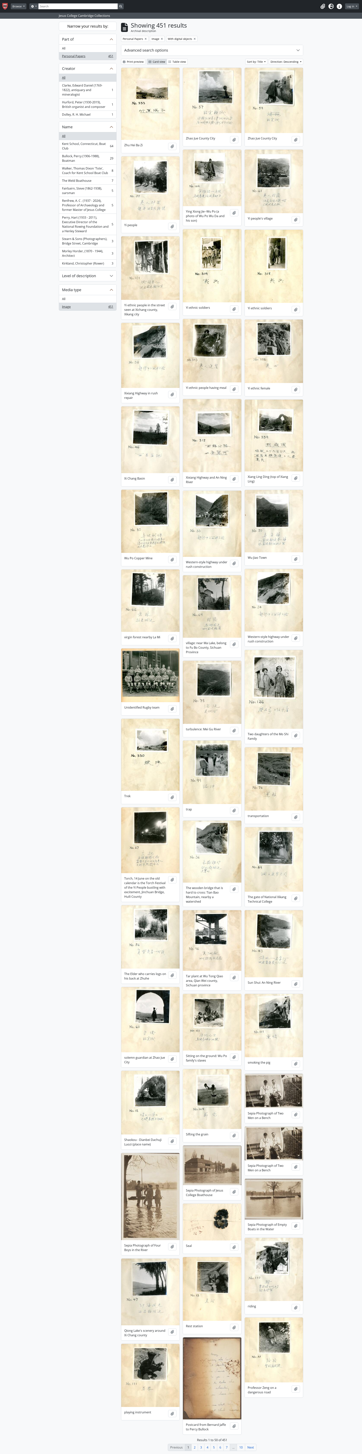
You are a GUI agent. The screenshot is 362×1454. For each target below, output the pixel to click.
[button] (323, 6)
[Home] (6, 6)
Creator (68, 68)
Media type (71, 289)
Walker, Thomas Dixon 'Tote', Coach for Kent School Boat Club (87, 170)
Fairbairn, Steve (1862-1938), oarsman (87, 190)
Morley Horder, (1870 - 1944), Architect (87, 253)
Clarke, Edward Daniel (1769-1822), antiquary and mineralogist (87, 90)
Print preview (135, 61)
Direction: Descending (285, 61)
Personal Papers (87, 57)
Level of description (79, 275)
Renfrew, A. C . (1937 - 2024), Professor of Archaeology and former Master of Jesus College (87, 205)
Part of (68, 39)
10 (241, 1447)
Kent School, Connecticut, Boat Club (87, 146)
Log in (351, 6)
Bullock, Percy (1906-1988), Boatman (87, 158)
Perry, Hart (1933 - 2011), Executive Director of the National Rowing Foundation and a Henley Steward (87, 224)
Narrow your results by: (87, 26)
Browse (17, 6)
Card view (158, 61)
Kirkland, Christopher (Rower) (87, 264)
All (63, 48)
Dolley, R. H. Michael (87, 115)
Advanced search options (146, 50)
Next (250, 1447)
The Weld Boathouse (87, 182)
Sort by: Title (255, 61)
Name (67, 126)
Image (87, 307)
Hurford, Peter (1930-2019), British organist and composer (87, 104)
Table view (179, 61)
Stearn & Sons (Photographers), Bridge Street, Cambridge (87, 241)
